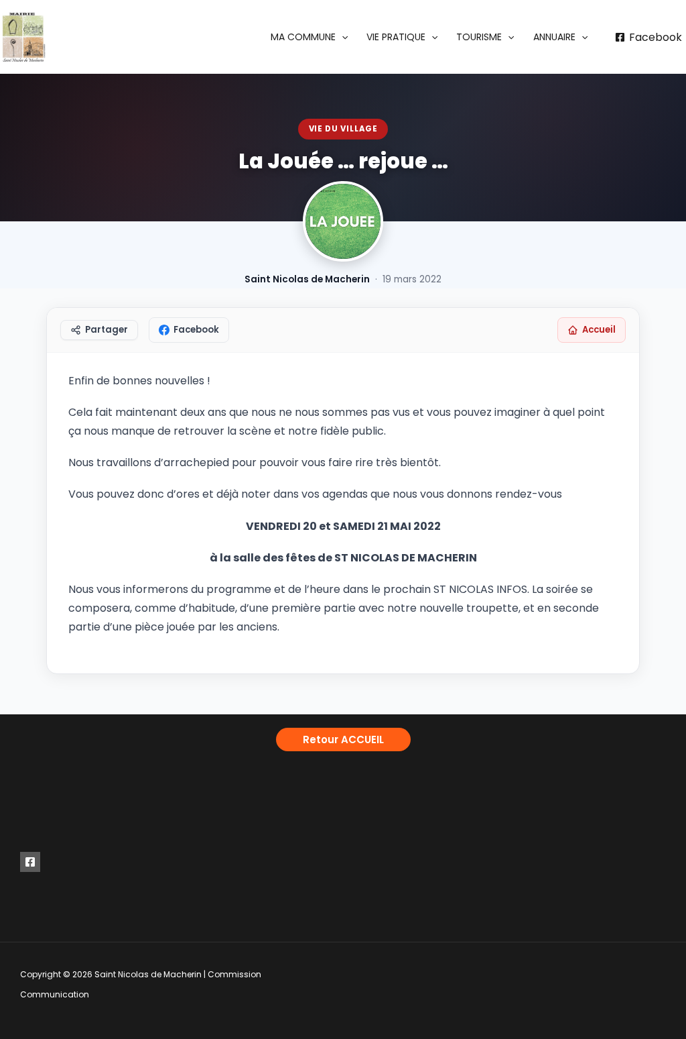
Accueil (599, 329)
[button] (309, 36)
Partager (106, 329)
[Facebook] (30, 862)
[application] (342, 37)
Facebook (196, 329)
